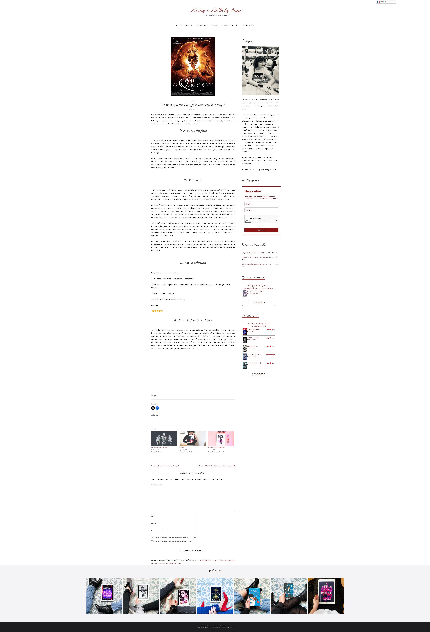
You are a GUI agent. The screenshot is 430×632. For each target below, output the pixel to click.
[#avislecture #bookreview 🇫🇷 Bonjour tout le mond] (326, 596)
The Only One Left (253, 329)
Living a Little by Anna (216, 9)
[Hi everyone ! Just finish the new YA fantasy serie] (104, 596)
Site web (154, 531)
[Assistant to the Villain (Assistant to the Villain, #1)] (245, 293)
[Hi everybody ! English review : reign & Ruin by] (141, 596)
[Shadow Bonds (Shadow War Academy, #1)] (245, 348)
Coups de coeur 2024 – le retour (253, 253)
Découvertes (226, 25)
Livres (188, 25)
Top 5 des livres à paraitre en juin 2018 (217, 466)
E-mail (154, 523)
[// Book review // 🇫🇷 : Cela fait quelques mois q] (252, 596)
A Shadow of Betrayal (255, 354)
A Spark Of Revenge (254, 363)
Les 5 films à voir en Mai (159, 447)
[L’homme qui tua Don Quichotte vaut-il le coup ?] (193, 66)
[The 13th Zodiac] (245, 340)
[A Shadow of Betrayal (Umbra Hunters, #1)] (245, 357)
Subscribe (261, 230)
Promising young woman (216, 447)
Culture (214, 25)
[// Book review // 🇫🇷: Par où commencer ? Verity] (215, 596)
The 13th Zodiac (253, 338)
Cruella (182, 447)
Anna (197, 109)
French (383, 2)
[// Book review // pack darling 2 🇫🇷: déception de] (178, 596)
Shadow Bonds (252, 346)
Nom (153, 516)
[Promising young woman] (221, 438)
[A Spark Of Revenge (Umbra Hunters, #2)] (245, 365)
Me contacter (248, 25)
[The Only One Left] (245, 331)
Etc (237, 25)
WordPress (228, 628)
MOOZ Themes (210, 628)
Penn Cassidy (252, 339)
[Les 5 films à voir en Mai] (164, 438)
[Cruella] (193, 438)
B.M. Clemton (252, 356)
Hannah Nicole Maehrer (255, 293)
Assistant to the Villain (255, 291)
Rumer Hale (252, 348)
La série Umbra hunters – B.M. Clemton (255, 257)
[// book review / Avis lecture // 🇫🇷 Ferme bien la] (289, 596)
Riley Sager (252, 331)
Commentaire (156, 485)
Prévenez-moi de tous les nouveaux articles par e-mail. (172, 541)
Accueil (179, 25)
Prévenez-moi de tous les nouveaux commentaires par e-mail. (174, 537)
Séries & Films (201, 25)
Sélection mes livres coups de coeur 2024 (255, 264)
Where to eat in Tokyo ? (165, 466)
